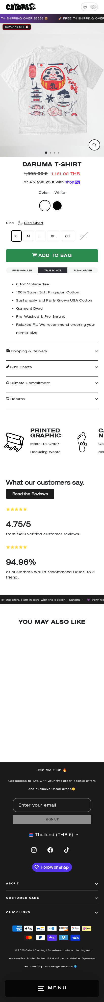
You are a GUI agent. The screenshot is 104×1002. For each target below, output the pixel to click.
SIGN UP (52, 819)
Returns (17, 399)
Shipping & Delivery (28, 351)
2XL (68, 236)
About (12, 884)
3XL (84, 236)
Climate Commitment (29, 383)
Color (52, 192)
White (45, 206)
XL (53, 236)
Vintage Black (57, 206)
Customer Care (22, 898)
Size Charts (20, 367)
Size (24, 223)
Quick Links (18, 913)
